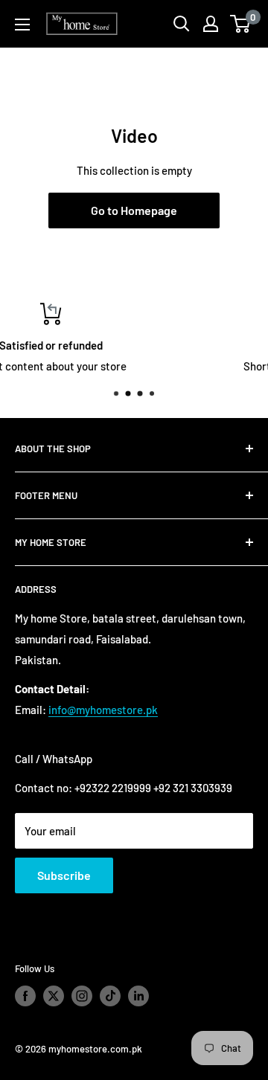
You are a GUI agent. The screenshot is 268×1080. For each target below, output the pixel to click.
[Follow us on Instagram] (81, 996)
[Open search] (181, 24)
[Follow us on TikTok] (110, 996)
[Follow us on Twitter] (53, 996)
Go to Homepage (134, 210)
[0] (241, 24)
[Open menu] (22, 24)
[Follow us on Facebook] (25, 996)
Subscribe (64, 875)
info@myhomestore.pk (103, 709)
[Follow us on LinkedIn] (138, 996)
